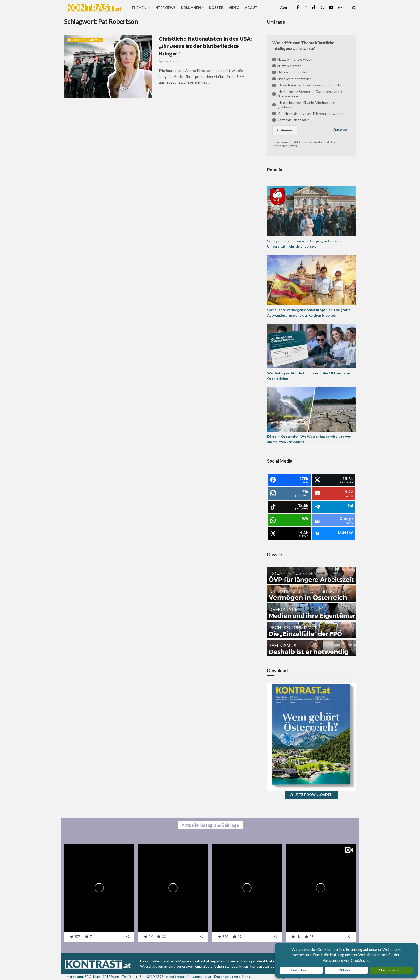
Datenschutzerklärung (232, 976)
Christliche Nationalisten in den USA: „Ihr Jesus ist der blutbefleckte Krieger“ (205, 46)
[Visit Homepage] (93, 7)
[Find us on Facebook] (298, 7)
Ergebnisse (340, 130)
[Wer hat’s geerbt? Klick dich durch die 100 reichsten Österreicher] (311, 346)
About (251, 7)
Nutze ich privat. (289, 66)
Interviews (164, 7)
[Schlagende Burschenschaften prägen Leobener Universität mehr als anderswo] (311, 211)
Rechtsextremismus (84, 39)
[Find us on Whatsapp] (340, 7)
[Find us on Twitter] (322, 7)
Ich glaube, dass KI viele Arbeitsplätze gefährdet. (306, 104)
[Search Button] (354, 7)
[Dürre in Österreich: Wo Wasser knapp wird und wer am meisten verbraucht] (311, 409)
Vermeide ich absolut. (293, 120)
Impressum (74, 976)
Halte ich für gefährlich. (294, 79)
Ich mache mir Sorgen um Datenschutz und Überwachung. (309, 93)
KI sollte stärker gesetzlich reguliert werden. (311, 113)
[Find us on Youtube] (331, 7)
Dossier (216, 7)
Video (234, 7)
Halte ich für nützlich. (293, 72)
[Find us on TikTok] (313, 7)
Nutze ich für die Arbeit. (295, 59)
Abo (283, 7)
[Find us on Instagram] (305, 7)
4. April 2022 (170, 61)
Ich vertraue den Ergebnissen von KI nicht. (309, 85)
